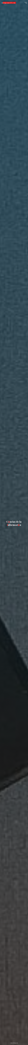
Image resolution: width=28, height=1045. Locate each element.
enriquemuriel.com (8, 3)
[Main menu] (25, 3)
